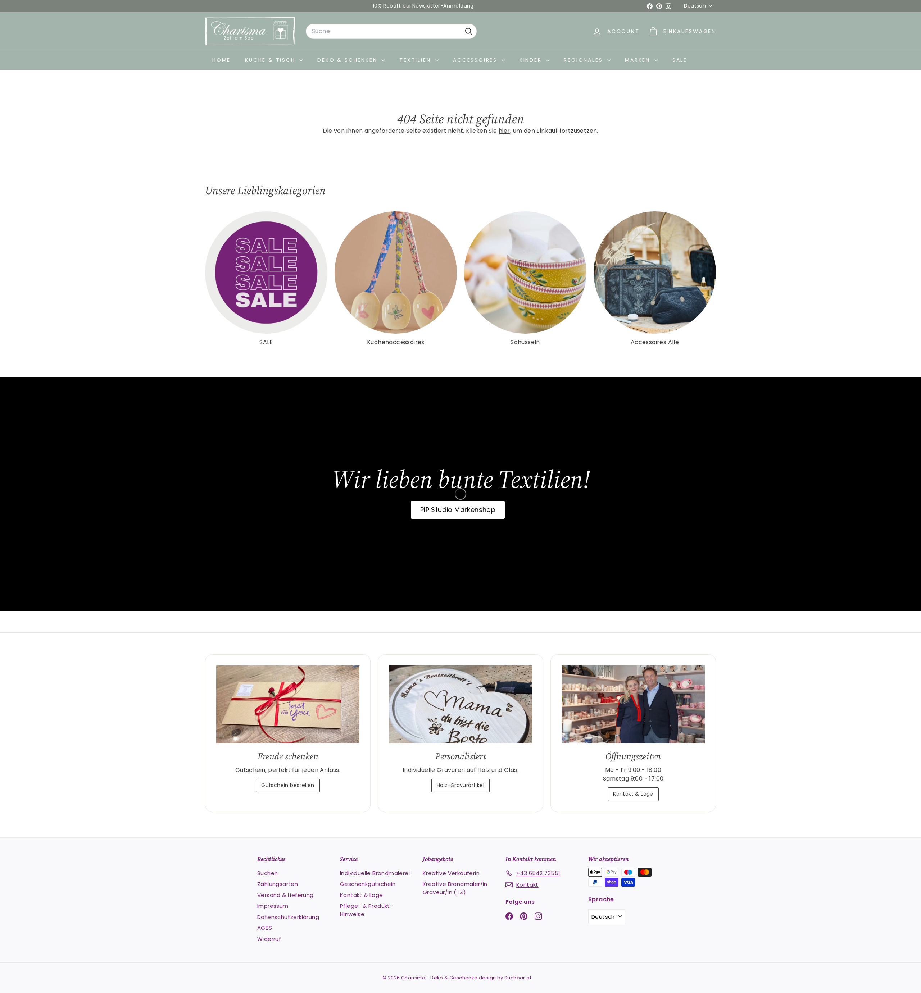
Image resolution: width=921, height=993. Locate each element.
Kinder (532, 60)
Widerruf (269, 939)
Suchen (267, 873)
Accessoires (476, 60)
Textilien (416, 60)
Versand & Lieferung (285, 895)
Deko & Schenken (348, 60)
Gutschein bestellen (287, 785)
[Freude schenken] (287, 704)
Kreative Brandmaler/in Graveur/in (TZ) (455, 888)
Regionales (584, 60)
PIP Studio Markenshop (457, 509)
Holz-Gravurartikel (460, 785)
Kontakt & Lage (633, 793)
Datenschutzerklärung (288, 917)
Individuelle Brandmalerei (375, 873)
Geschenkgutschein (368, 884)
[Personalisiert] (460, 704)
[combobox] (391, 31)
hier (504, 131)
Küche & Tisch (271, 60)
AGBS (264, 928)
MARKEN (639, 60)
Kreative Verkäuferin (451, 873)
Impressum (273, 906)
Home (221, 60)
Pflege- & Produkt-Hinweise (366, 910)
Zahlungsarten (277, 884)
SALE (679, 60)
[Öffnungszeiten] (633, 704)
